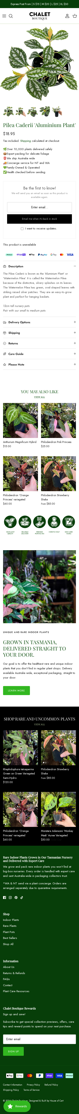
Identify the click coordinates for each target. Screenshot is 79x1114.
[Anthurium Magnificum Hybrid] (20, 420)
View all (39, 397)
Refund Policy (51, 1085)
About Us (8, 967)
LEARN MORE (16, 690)
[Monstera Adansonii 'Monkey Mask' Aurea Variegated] (58, 809)
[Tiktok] (21, 897)
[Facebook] (4, 897)
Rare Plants (9, 926)
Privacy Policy (33, 1085)
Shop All (8, 944)
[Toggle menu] (4, 16)
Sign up (13, 1051)
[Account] (66, 16)
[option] (39, 64)
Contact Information (12, 1085)
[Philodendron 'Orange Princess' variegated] (20, 473)
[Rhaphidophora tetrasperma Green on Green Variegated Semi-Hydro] (20, 747)
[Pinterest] (16, 897)
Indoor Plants (11, 920)
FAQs (6, 979)
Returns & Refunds (14, 973)
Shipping (25, 141)
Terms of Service (31, 1090)
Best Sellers (10, 938)
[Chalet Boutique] (39, 16)
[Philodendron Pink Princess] (58, 420)
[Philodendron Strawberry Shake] (58, 473)
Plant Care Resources (16, 991)
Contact (7, 985)
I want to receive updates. (41, 229)
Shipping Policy (11, 1090)
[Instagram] (10, 897)
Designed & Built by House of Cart (46, 1100)
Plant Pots (9, 932)
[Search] (12, 16)
